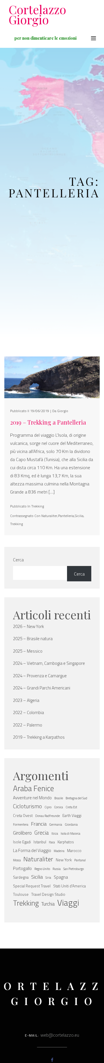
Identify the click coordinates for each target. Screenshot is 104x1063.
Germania (55, 824)
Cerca (18, 559)
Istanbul (40, 842)
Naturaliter (49, 515)
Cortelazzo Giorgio (37, 14)
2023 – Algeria (26, 700)
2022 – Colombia (28, 712)
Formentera (20, 824)
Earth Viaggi (71, 815)
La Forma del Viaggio (32, 850)
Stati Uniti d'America (69, 886)
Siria (48, 877)
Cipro (47, 807)
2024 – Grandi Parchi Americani (41, 688)
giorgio (62, 411)
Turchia (48, 903)
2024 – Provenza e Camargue (40, 676)
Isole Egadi (22, 842)
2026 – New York (28, 626)
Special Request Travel (32, 886)
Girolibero (22, 832)
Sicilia (79, 515)
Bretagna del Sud (76, 798)
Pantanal (80, 860)
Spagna (61, 877)
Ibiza (54, 833)
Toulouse (21, 894)
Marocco (74, 850)
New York (64, 860)
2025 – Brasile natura (33, 639)
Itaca (52, 842)
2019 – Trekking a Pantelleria (48, 422)
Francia (39, 824)
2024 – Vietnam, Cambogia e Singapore (49, 663)
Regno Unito (42, 869)
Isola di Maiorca (70, 833)
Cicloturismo (27, 806)
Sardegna (21, 877)
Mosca (17, 860)
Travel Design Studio (48, 894)
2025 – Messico (27, 651)
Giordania (71, 824)
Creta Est (71, 807)
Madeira (59, 851)
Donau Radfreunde (47, 815)
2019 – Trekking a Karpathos (39, 737)
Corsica (58, 807)
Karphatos (65, 842)
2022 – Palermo (27, 725)
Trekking (37, 506)
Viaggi (68, 902)
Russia (57, 869)
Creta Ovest (23, 815)
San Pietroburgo (73, 869)
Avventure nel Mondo (32, 797)
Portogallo (22, 868)
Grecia (41, 833)
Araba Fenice (33, 788)
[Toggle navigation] (93, 38)
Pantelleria (66, 515)
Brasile (58, 798)
